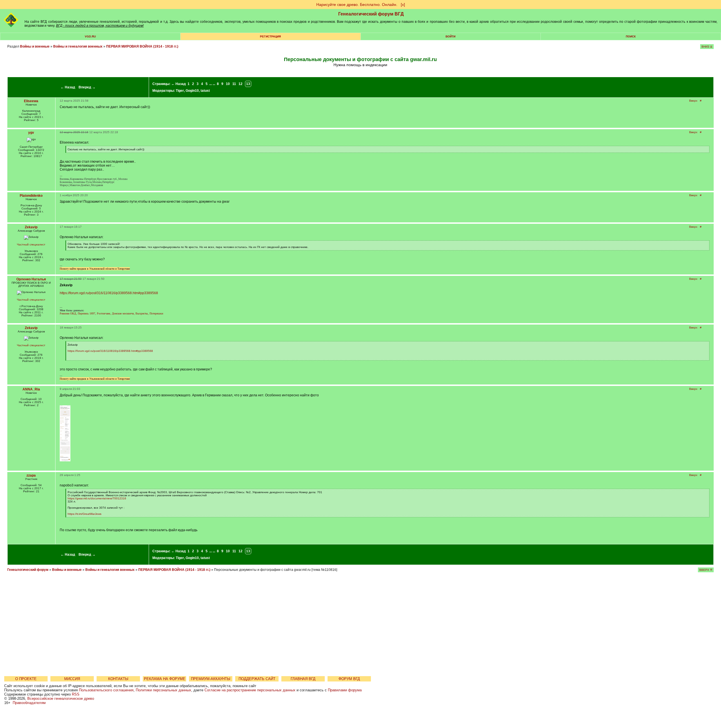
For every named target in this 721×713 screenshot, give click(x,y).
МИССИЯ (72, 679)
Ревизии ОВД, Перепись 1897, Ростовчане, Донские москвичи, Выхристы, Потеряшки (111, 313)
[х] (403, 4)
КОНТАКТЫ (118, 679)
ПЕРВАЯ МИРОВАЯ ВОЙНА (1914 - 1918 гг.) (142, 46)
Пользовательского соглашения (106, 690)
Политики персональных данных (163, 690)
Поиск (631, 36)
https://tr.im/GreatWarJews (84, 513)
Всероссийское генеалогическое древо (60, 698)
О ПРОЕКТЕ (26, 679)
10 (228, 84)
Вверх (693, 100)
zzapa (31, 475)
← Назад (68, 87)
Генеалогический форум (27, 570)
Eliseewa (31, 101)
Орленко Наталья (31, 279)
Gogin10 (192, 91)
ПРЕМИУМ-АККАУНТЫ (210, 679)
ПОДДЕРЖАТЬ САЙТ (257, 679)
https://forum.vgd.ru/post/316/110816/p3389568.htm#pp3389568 (109, 293)
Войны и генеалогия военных (78, 46)
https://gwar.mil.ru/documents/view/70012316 (97, 498)
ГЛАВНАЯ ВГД (303, 679)
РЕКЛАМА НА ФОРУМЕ (164, 679)
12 (240, 84)
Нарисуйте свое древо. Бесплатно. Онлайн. (356, 4)
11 (234, 84)
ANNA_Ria (31, 389)
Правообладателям (29, 703)
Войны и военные (35, 46)
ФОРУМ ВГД (349, 679)
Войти (450, 36)
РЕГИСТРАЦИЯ (270, 36)
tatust (205, 91)
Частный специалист (31, 244)
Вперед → (87, 87)
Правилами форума (345, 690)
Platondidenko (31, 196)
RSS (75, 694)
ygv (31, 133)
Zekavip (31, 227)
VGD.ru (90, 36)
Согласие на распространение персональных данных (249, 690)
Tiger (180, 91)
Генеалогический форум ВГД (371, 14)
